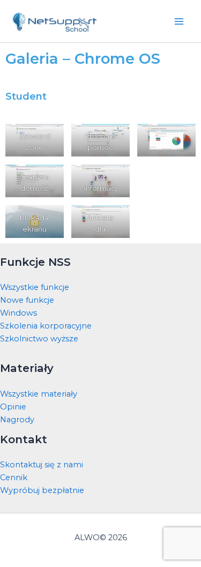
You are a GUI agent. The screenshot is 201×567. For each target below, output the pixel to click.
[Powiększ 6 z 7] (115, 219)
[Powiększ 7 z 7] (167, 145)
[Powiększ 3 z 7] (49, 219)
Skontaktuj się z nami (41, 464)
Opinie (13, 407)
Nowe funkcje (27, 300)
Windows (18, 313)
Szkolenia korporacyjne (46, 326)
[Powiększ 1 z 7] (49, 137)
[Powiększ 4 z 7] (115, 137)
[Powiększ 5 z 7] (115, 178)
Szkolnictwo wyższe (39, 339)
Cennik (13, 477)
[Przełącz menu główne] (179, 21)
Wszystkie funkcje (34, 287)
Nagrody (17, 419)
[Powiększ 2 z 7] (49, 178)
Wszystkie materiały (38, 394)
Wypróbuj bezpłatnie (42, 490)
